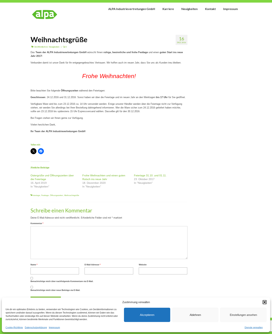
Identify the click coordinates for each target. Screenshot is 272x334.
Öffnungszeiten (56, 195)
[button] (264, 302)
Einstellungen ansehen (243, 314)
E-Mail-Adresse (92, 264)
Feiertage (36, 195)
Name (34, 264)
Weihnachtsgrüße (71, 195)
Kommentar (37, 223)
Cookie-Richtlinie (14, 327)
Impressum (54, 327)
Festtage (45, 195)
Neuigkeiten (54, 47)
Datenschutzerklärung (36, 327)
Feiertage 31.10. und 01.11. (150, 175)
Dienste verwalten (254, 327)
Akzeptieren (147, 314)
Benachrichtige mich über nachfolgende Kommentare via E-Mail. (62, 281)
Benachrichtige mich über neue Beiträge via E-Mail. (55, 290)
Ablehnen (195, 314)
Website (143, 264)
